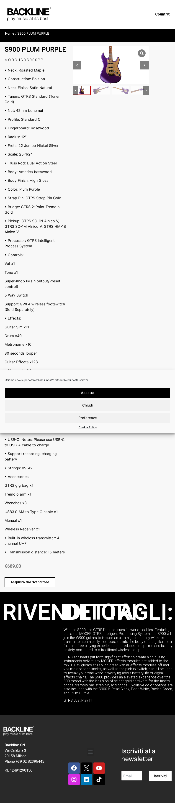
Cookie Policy (88, 427)
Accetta (87, 393)
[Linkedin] (86, 779)
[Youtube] (99, 768)
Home (9, 33)
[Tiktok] (99, 779)
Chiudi (87, 405)
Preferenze (87, 418)
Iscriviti (160, 776)
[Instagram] (74, 779)
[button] (30, 582)
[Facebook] (74, 768)
